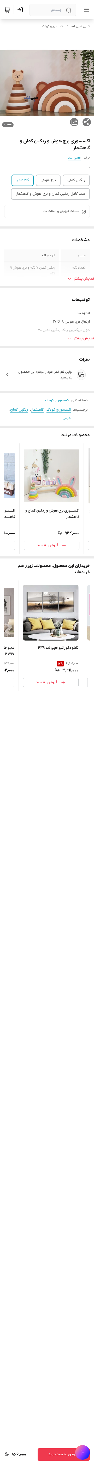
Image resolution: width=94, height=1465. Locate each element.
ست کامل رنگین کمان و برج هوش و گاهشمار (50, 193)
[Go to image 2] (4, 124)
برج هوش (48, 180)
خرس (66, 418)
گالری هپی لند (80, 26)
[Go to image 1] (9, 124)
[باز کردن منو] (85, 10)
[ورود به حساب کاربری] (21, 9)
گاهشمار (22, 180)
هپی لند (74, 157)
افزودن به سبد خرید (63, 1454)
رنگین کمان (76, 180)
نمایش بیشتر (84, 278)
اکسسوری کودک (52, 26)
